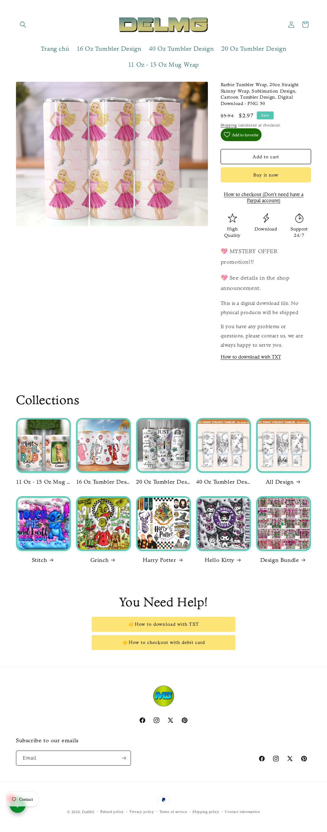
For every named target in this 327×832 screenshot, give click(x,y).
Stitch (39, 560)
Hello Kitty (219, 560)
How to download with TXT (251, 357)
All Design (280, 482)
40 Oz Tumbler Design (223, 482)
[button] (23, 25)
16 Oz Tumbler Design (103, 482)
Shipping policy (206, 812)
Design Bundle (279, 560)
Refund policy (112, 812)
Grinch (99, 560)
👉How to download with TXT (163, 624)
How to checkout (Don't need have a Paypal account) (263, 197)
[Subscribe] (124, 758)
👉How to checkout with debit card (163, 642)
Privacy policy (142, 812)
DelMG (88, 812)
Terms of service (173, 812)
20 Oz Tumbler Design (163, 482)
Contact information (242, 812)
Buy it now (265, 175)
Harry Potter (159, 560)
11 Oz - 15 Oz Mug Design (43, 482)
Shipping (229, 125)
